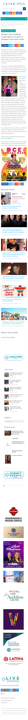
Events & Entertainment (9, 30)
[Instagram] (5, 690)
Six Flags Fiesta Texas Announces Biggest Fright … (15, 382)
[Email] (17, 690)
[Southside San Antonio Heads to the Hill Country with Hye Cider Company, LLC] (14, 314)
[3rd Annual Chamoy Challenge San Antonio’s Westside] (14, 291)
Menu (3, 18)
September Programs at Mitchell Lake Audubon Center (16, 389)
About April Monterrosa (7, 700)
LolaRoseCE (15, 438)
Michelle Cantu (22, 76)
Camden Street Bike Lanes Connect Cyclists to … (16, 395)
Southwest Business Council (17, 451)
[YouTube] (14, 690)
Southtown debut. (5, 57)
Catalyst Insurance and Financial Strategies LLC (18, 442)
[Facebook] (2, 690)
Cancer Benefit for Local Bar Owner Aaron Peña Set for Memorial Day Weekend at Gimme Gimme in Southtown (14, 254)
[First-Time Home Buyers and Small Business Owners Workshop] (14, 198)
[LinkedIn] (8, 690)
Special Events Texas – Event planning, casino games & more (18, 433)
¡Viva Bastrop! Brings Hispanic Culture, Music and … (16, 408)
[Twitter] (11, 690)
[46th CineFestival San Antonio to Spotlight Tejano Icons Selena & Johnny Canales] (14, 269)
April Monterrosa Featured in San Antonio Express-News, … (16, 374)
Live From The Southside (7, 41)
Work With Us (5, 702)
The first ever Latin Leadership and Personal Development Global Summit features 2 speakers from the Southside (13, 230)
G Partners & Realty (17, 455)
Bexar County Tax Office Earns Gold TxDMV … (16, 401)
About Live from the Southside (8, 698)
